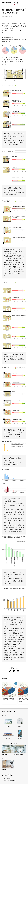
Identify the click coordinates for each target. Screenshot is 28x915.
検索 (25, 2)
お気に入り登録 (25, 8)
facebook (10, 671)
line (18, 671)
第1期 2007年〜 (5, 16)
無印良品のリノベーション (10, 780)
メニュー (22, 3)
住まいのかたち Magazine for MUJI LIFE (6, 3)
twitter (14, 671)
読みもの (14, 3)
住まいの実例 (18, 3)
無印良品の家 (7, 778)
